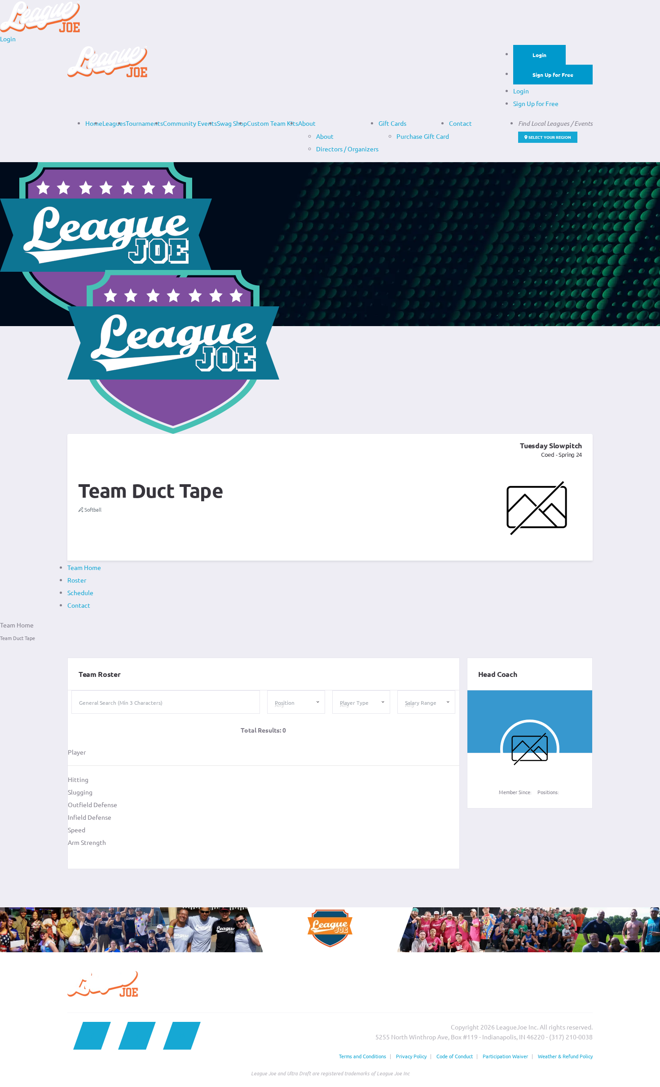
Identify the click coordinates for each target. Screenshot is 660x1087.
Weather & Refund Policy (565, 1056)
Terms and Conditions (362, 1056)
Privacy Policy (411, 1056)
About (307, 123)
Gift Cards (392, 123)
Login (539, 54)
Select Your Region (549, 137)
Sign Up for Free (552, 74)
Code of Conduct (454, 1056)
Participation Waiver (505, 1056)
